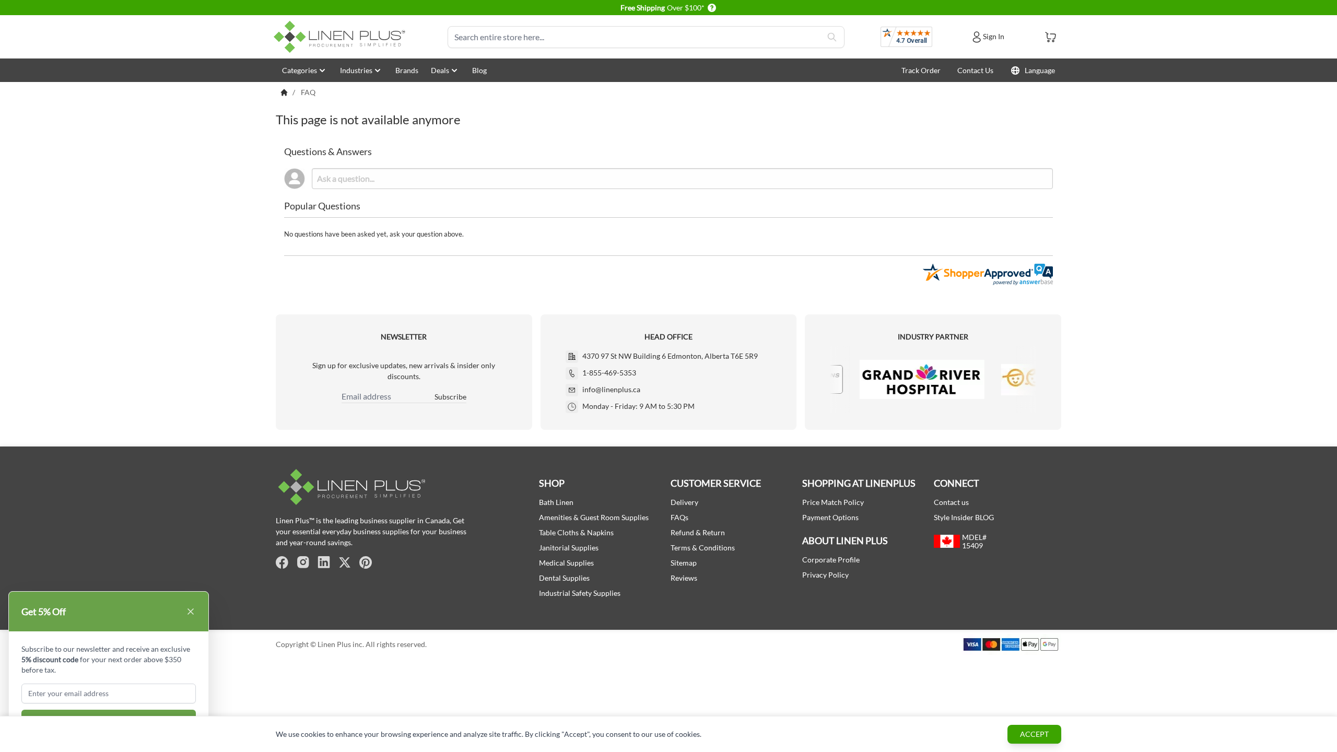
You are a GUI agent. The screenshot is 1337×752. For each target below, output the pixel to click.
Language (1040, 70)
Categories (299, 70)
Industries (356, 70)
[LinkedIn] (324, 562)
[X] (344, 562)
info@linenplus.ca (611, 389)
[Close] (190, 611)
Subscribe (450, 396)
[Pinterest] (365, 562)
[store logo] (342, 36)
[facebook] (282, 562)
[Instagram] (303, 562)
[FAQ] (284, 92)
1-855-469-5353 (609, 372)
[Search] (832, 37)
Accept (1034, 734)
